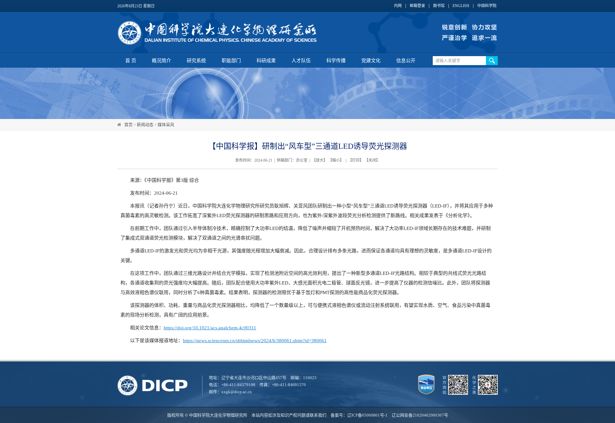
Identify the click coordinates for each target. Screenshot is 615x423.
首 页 (130, 60)
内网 (398, 6)
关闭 (372, 160)
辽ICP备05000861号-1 (367, 415)
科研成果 (266, 60)
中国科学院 (486, 6)
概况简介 (161, 60)
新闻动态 (145, 124)
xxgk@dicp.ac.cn (236, 391)
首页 (128, 124)
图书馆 (439, 6)
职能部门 (231, 60)
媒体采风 (166, 124)
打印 (356, 160)
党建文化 (371, 60)
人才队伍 (301, 60)
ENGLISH (461, 6)
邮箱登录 (417, 6)
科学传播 (336, 60)
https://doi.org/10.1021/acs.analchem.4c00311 (210, 327)
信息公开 (405, 60)
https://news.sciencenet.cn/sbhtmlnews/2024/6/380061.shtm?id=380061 (255, 340)
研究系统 (196, 60)
